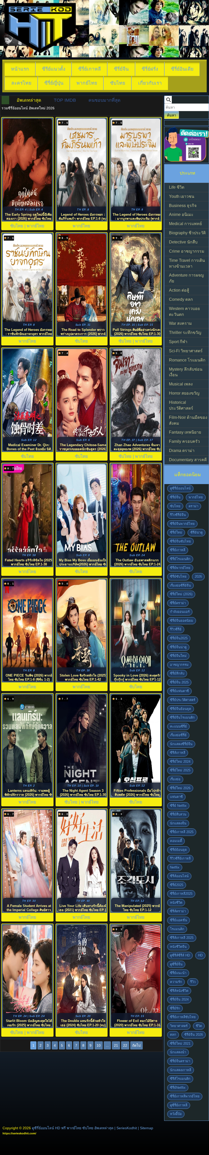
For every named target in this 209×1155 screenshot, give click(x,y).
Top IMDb (65, 100)
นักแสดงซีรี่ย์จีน (181, 744)
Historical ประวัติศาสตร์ (181, 405)
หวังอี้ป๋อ (176, 1114)
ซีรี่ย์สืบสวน (178, 814)
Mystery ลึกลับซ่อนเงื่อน (185, 372)
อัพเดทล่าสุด (29, 100)
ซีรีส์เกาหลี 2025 (181, 938)
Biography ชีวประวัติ (187, 233)
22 (125, 1045)
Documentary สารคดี (188, 460)
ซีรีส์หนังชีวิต (179, 991)
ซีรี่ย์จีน (121, 69)
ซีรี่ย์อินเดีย (182, 69)
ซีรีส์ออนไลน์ (179, 876)
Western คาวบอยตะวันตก (184, 311)
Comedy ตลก (181, 299)
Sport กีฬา (178, 342)
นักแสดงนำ (178, 1052)
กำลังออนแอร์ (180, 612)
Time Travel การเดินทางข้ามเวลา (187, 263)
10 (99, 1045)
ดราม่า (193, 506)
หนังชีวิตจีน (178, 947)
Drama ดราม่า (181, 450)
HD (200, 955)
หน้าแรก (20, 69)
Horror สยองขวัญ (184, 393)
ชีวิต (199, 1026)
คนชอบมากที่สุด (104, 100)
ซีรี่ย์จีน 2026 (193, 1034)
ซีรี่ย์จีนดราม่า (180, 1061)
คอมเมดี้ (176, 841)
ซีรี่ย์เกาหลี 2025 (181, 832)
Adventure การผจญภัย (186, 278)
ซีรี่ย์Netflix (178, 1087)
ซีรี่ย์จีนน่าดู (178, 647)
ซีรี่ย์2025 (176, 885)
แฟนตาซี (176, 797)
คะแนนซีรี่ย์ (178, 726)
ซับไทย (117, 83)
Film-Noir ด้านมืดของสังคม (188, 420)
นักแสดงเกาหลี (180, 1070)
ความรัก (176, 982)
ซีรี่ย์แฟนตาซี (179, 691)
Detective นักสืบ (183, 242)
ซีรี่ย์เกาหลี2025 (181, 894)
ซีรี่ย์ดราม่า (178, 603)
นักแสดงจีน (178, 823)
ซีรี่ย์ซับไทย (178, 576)
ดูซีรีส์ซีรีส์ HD (180, 955)
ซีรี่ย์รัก (175, 1008)
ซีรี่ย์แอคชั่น (178, 920)
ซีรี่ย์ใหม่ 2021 (180, 1043)
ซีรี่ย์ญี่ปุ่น (53, 83)
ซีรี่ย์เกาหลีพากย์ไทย (185, 1096)
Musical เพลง (181, 384)
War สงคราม (180, 323)
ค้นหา (171, 115)
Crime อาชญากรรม (186, 251)
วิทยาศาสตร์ (179, 1026)
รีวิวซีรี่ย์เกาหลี (180, 858)
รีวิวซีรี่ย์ (175, 629)
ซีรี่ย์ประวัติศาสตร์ (182, 700)
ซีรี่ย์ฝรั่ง (150, 69)
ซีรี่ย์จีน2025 (179, 638)
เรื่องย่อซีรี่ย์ (178, 735)
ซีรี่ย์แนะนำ (178, 973)
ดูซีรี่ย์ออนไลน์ (180, 488)
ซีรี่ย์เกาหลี (89, 69)
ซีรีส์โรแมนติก (180, 1079)
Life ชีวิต (176, 187)
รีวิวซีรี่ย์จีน (178, 515)
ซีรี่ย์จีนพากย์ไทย (182, 524)
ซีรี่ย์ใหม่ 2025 (180, 770)
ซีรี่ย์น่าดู (196, 532)
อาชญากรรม (179, 665)
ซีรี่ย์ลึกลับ (177, 673)
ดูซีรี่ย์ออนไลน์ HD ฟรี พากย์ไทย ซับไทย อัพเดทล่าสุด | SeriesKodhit (84, 1128)
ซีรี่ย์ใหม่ (176, 532)
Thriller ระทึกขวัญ (185, 332)
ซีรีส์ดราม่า (178, 911)
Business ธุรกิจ (183, 205)
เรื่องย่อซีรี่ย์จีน (180, 585)
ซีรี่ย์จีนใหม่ (178, 656)
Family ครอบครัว (184, 441)
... (107, 1045)
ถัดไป (136, 1045)
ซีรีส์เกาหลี (177, 753)
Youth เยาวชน (181, 196)
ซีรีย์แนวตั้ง (53, 69)
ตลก (173, 1034)
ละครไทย (21, 83)
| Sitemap (145, 1128)
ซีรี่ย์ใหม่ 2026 (180, 788)
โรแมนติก (177, 929)
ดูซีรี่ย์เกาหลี (178, 1105)
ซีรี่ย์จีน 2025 (179, 682)
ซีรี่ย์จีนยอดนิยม (181, 620)
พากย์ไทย (86, 83)
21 (116, 1045)
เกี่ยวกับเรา (150, 83)
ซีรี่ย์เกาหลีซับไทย (183, 1017)
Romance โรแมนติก (187, 360)
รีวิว (192, 982)
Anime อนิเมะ (181, 214)
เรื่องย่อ (175, 779)
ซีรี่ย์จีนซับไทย (180, 541)
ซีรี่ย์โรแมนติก (180, 559)
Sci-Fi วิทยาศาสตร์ (186, 351)
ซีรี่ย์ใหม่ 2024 (180, 761)
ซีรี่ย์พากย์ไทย (180, 568)
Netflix (174, 867)
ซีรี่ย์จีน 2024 (179, 999)
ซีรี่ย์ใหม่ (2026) (181, 594)
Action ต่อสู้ (179, 290)
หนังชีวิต (176, 902)
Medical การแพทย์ (185, 224)
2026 (198, 576)
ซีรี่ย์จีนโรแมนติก (182, 717)
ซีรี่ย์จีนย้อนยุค (180, 709)
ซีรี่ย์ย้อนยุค (178, 850)
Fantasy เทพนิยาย (185, 432)
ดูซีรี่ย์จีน (176, 964)
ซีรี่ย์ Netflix (178, 806)
